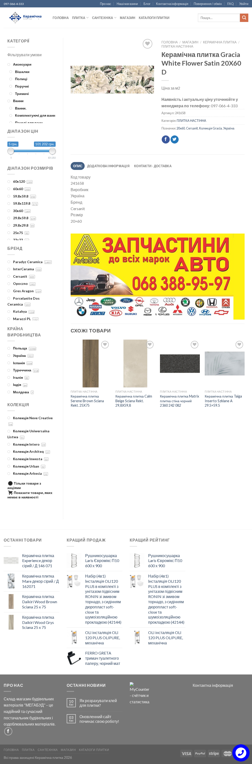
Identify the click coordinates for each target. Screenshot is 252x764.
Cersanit (192, 128)
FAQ (230, 4)
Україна (228, 128)
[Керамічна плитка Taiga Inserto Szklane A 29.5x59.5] (225, 363)
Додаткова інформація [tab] (108, 166)
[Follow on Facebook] (8, 731)
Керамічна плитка (219, 42)
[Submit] (244, 18)
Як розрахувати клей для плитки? (98, 703)
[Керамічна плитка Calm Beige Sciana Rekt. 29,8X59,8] (135, 363)
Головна (61, 18)
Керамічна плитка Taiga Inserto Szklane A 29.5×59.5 (223, 400)
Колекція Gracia (210, 128)
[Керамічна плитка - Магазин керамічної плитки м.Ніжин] (24, 17)
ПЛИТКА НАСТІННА (177, 46)
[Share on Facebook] (166, 139)
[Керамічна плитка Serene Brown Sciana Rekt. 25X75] (90, 363)
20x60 (180, 128)
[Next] (235, 277)
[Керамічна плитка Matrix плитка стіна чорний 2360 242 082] (180, 363)
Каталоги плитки (154, 18)
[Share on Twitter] (175, 139)
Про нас (105, 4)
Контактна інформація (172, 4)
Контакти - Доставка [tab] (153, 166)
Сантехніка (102, 18)
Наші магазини (127, 4)
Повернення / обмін (208, 4)
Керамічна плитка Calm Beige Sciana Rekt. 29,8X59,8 (133, 400)
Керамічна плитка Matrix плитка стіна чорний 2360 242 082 (179, 400)
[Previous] (80, 277)
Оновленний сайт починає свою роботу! (99, 719)
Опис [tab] (77, 166)
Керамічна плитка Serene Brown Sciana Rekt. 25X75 (87, 400)
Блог (147, 4)
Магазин (127, 18)
